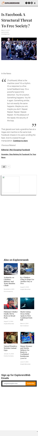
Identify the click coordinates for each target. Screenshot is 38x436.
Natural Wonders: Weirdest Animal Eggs (10, 348)
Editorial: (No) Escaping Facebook (15, 150)
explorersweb (5, 32)
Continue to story (20, 141)
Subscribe (30, 383)
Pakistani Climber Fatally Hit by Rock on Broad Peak (11, 315)
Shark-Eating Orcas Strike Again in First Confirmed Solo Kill (26, 316)
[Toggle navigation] (35, 3)
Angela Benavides (25, 289)
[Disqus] (19, 226)
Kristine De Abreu (9, 356)
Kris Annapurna (8, 291)
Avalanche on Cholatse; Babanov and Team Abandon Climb (9, 281)
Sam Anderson (24, 326)
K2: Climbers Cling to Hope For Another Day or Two (27, 280)
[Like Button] (4, 166)
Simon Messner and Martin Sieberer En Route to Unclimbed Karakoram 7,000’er (26, 352)
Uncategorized (5, 34)
